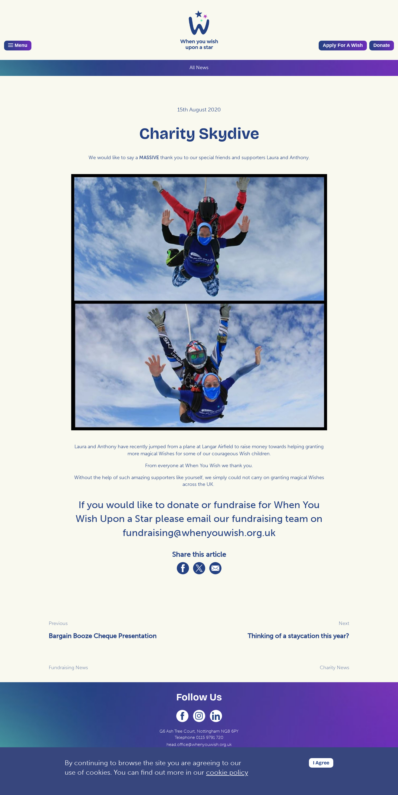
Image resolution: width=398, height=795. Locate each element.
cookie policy (227, 772)
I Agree (321, 763)
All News (199, 67)
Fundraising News (68, 668)
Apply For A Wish (343, 45)
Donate (381, 45)
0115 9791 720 (209, 737)
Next (344, 623)
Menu (20, 45)
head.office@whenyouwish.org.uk (199, 744)
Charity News (334, 668)
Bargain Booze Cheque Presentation (102, 636)
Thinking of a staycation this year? (298, 636)
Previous (58, 623)
